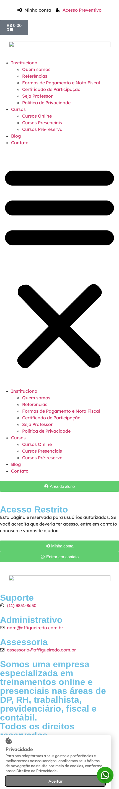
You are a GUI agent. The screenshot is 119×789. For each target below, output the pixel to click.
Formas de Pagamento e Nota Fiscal (61, 82)
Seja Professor (37, 96)
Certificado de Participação (51, 89)
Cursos (18, 109)
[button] (59, 267)
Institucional (24, 62)
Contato (20, 142)
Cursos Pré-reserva (42, 129)
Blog (16, 136)
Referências (34, 76)
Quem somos (36, 69)
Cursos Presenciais (42, 122)
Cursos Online (37, 116)
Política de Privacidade (46, 102)
